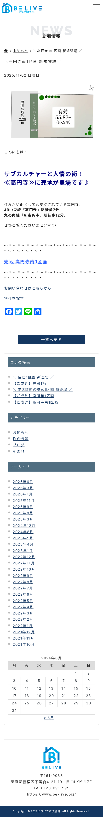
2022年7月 (23, 588)
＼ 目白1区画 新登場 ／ (33, 377)
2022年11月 (24, 563)
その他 (19, 451)
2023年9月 (23, 538)
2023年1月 (23, 550)
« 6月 (49, 717)
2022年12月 (24, 557)
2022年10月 (24, 569)
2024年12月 (24, 525)
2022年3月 (23, 613)
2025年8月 (23, 513)
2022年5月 (23, 600)
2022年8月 (23, 582)
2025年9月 (23, 507)
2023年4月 (23, 544)
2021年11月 (23, 638)
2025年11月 (24, 500)
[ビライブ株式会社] (22, 8)
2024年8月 (23, 532)
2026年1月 (23, 494)
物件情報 (21, 439)
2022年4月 (23, 607)
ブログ (19, 445)
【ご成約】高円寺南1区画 (35, 402)
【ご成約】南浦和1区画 (33, 396)
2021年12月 (24, 632)
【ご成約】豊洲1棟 (29, 383)
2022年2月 (23, 619)
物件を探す (14, 298)
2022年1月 (23, 626)
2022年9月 (23, 575)
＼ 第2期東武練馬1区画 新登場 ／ (43, 389)
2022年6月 (23, 594)
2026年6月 (23, 481)
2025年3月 (23, 519)
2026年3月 (23, 488)
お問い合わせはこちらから (28, 288)
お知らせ (20, 51)
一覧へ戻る (51, 339)
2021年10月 (24, 644)
